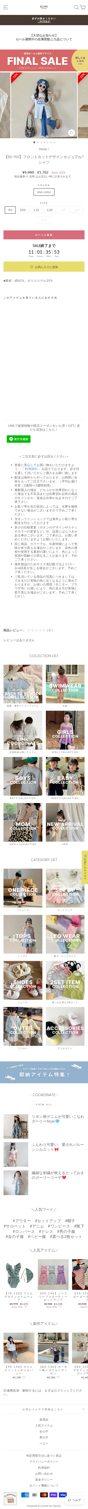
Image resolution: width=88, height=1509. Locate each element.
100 (23, 210)
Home (43, 149)
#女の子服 (15, 1236)
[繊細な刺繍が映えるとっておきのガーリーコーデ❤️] (15, 1182)
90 (10, 210)
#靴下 (79, 1226)
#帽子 (70, 1220)
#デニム (37, 1226)
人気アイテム (44, 1425)
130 (63, 210)
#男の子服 (66, 1231)
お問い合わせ (44, 1473)
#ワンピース (59, 1226)
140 (77, 210)
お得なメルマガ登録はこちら (43, 1409)
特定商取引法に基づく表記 (44, 1455)
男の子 (43, 1437)
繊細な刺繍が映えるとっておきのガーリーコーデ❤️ (58, 1175)
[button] (44, 266)
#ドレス (46, 1231)
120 (50, 210)
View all (44, 1104)
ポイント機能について (44, 1485)
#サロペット (15, 1226)
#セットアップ (48, 1220)
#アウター (22, 1220)
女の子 (43, 1431)
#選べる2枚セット (66, 1236)
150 (44, 220)
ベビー (43, 1443)
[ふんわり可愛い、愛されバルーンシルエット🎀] (15, 1154)
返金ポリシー (44, 1479)
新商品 (43, 1419)
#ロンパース (24, 1231)
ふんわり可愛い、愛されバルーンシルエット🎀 (58, 1146)
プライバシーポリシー (44, 1461)
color (44, 185)
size (44, 202)
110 (36, 210)
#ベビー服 (37, 1236)
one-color (44, 192)
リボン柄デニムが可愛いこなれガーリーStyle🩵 (58, 1118)
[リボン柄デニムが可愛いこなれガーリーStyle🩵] (15, 1126)
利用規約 (44, 1467)
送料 (32, 176)
